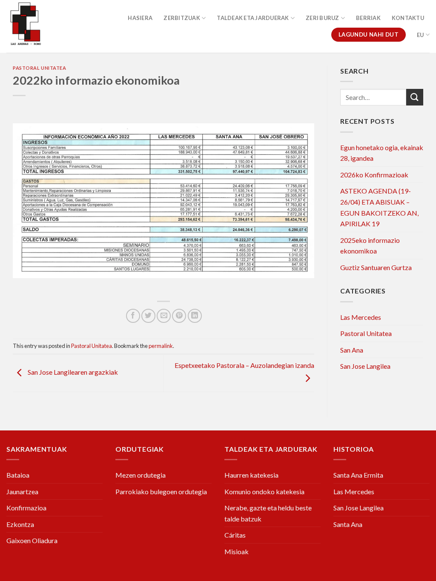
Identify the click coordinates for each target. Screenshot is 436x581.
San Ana (351, 350)
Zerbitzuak (182, 17)
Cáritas (235, 535)
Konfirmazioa (26, 508)
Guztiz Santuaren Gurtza (376, 267)
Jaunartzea (22, 491)
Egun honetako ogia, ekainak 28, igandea (381, 152)
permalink (161, 345)
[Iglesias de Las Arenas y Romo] (36, 26)
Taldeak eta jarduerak (253, 17)
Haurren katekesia (251, 475)
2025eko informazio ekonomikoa (370, 245)
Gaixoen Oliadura (31, 540)
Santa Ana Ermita (358, 475)
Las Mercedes (360, 317)
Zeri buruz (322, 17)
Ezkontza (20, 524)
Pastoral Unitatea (39, 68)
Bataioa (17, 475)
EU (420, 34)
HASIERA (140, 17)
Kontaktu (408, 17)
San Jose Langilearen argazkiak (72, 372)
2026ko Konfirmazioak (374, 175)
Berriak (368, 17)
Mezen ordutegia (140, 475)
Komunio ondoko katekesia (264, 491)
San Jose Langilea (365, 366)
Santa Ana (347, 524)
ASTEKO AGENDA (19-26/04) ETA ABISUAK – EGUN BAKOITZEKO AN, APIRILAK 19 (379, 207)
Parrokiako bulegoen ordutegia (161, 491)
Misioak (236, 551)
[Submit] (414, 97)
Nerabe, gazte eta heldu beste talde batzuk (268, 513)
